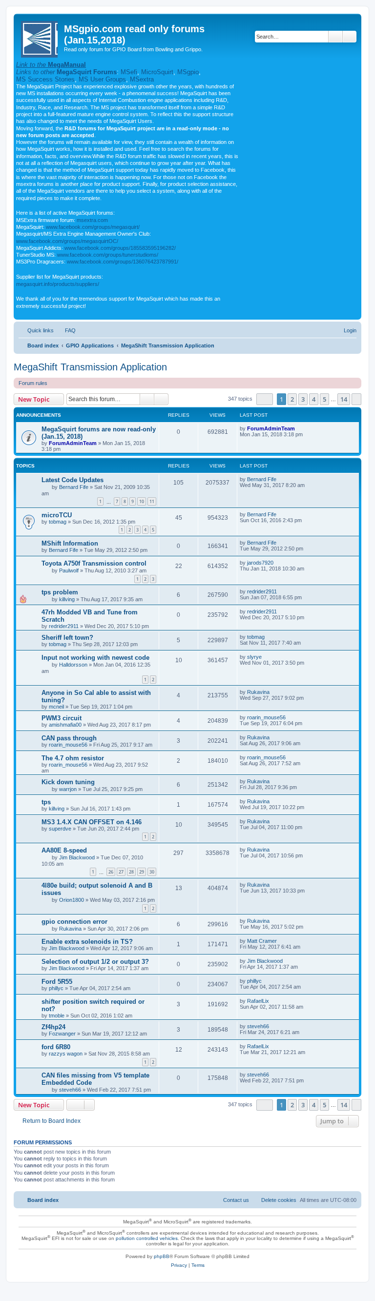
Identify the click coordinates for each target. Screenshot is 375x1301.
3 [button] (303, 399)
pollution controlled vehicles (147, 1238)
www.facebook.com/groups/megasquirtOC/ (67, 241)
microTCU (57, 515)
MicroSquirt (157, 72)
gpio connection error (74, 921)
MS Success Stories (45, 79)
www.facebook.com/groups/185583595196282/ (120, 248)
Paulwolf (69, 570)
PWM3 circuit (62, 718)
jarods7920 (260, 563)
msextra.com (92, 220)
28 (131, 872)
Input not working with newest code (95, 657)
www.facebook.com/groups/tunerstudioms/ (107, 255)
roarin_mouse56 (266, 717)
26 (110, 872)
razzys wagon (66, 1054)
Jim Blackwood (77, 857)
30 (151, 872)
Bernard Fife (73, 487)
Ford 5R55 (57, 981)
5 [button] (324, 399)
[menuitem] (66, 330)
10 (141, 501)
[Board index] (40, 37)
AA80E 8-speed (64, 850)
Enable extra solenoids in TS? (87, 941)
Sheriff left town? (67, 637)
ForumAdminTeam (73, 443)
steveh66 (258, 1026)
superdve (60, 829)
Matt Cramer (262, 941)
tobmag (57, 522)
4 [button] (313, 399)
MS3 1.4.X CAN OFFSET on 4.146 (92, 822)
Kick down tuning (68, 782)
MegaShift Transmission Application (90, 367)
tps (46, 802)
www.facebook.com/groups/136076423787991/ (122, 261)
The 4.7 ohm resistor (73, 758)
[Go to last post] (299, 428)
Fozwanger (62, 1034)
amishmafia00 (65, 725)
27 (121, 872)
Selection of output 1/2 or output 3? (95, 961)
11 (151, 501)
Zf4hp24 (53, 1027)
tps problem (60, 592)
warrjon (68, 789)
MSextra (142, 79)
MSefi (129, 72)
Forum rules (33, 383)
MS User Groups (102, 79)
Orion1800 (71, 900)
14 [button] (343, 399)
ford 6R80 (56, 1047)
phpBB (161, 1256)
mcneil (56, 707)
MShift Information (70, 543)
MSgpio (188, 72)
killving (67, 599)
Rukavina (258, 692)
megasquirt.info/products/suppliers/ (57, 284)
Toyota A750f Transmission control (94, 563)
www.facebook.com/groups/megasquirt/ (93, 227)
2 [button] (292, 399)
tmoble (56, 1015)
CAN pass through (69, 738)
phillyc (56, 988)
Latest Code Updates (73, 480)
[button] (264, 399)
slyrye (254, 657)
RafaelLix (258, 1001)
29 (141, 872)
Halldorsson (73, 665)
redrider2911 (262, 591)
